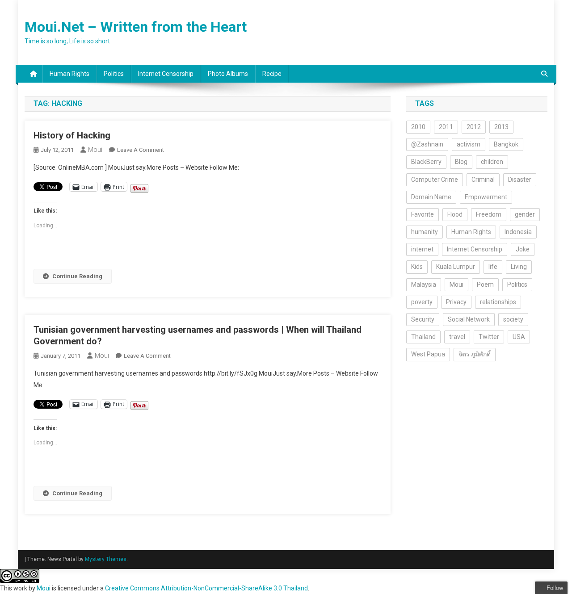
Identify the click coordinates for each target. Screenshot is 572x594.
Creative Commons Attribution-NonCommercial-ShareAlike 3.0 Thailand (206, 588)
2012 (474, 126)
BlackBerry (426, 161)
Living (519, 266)
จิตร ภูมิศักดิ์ (474, 354)
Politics (114, 73)
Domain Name (431, 197)
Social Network (469, 319)
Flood (455, 214)
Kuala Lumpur (455, 266)
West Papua (428, 354)
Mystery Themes (105, 559)
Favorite (422, 214)
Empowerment (486, 197)
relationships (498, 301)
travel (457, 336)
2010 (418, 126)
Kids (417, 266)
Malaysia (423, 284)
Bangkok (506, 144)
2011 (446, 126)
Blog (461, 161)
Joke (523, 249)
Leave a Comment (140, 149)
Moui (95, 149)
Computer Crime (434, 179)
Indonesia (518, 231)
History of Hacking (72, 135)
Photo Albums (228, 73)
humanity (424, 231)
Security (422, 319)
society (513, 319)
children (492, 161)
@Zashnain (427, 144)
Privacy (456, 301)
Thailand (423, 336)
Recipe (272, 73)
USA (519, 336)
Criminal (483, 179)
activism (468, 144)
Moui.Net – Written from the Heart (136, 26)
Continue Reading (77, 276)
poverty (422, 301)
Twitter (489, 336)
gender (525, 214)
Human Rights (69, 73)
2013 (501, 126)
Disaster (519, 179)
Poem (485, 284)
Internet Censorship (165, 73)
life (492, 266)
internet (422, 249)
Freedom (488, 214)
